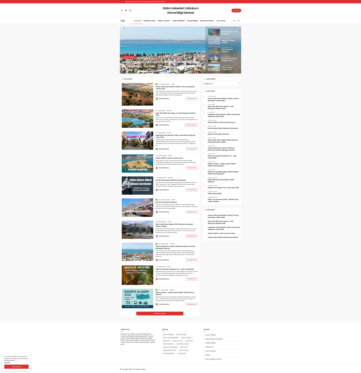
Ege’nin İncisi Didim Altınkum (166, 202)
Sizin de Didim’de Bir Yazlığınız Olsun (228, 59)
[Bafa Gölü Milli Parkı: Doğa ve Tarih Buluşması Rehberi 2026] (137, 118)
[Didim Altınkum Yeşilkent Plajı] (214, 67)
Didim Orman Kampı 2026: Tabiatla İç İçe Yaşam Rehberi (223, 200)
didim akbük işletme (169, 353)
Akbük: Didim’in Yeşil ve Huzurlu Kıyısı (169, 158)
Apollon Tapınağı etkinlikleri (170, 337)
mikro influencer (183, 350)
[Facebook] (121, 10)
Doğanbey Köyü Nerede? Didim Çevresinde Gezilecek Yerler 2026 (224, 115)
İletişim (208, 355)
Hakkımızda (209, 347)
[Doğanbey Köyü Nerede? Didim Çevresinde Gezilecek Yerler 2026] (137, 141)
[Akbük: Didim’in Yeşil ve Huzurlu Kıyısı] (137, 163)
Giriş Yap (237, 10)
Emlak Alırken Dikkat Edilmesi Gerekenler (171, 180)
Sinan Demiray (164, 98)
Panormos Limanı (178, 341)
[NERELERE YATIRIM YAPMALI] (214, 40)
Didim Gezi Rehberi (168, 334)
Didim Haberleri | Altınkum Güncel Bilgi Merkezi (180, 10)
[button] (122, 28)
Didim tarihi (166, 341)
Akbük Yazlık (183, 347)
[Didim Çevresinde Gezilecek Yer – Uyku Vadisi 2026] (137, 275)
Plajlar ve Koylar (164, 21)
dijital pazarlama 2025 (169, 350)
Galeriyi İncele (191, 125)
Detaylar (7, 363)
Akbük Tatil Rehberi (168, 344)
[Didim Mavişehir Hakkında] (214, 49)
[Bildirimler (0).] (238, 21)
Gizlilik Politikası (211, 343)
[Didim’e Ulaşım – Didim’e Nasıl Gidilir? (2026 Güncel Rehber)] (137, 298)
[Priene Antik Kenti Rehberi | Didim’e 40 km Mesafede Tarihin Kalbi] (137, 94)
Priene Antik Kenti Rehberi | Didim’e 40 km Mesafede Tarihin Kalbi (175, 88)
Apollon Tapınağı (186, 337)
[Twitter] (126, 10)
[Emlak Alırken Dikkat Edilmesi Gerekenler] (137, 185)
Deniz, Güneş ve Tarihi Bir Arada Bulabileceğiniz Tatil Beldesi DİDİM (229, 35)
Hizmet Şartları (211, 351)
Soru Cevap (221, 21)
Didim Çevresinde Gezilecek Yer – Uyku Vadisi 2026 (175, 269)
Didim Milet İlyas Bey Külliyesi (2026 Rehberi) (221, 181)
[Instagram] (130, 10)
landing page (182, 353)
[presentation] (121, 49)
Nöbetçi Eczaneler (207, 21)
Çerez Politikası (211, 335)
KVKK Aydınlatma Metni (214, 359)
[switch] (122, 21)
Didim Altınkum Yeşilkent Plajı (227, 68)
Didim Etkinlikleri (179, 21)
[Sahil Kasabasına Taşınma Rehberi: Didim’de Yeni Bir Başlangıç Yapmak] (180, 50)
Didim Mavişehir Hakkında (227, 51)
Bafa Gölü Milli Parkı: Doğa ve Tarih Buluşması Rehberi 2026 (176, 114)
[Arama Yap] (234, 21)
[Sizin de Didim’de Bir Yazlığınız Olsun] (214, 58)
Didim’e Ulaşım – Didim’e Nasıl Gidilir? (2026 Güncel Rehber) (175, 293)
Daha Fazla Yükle (159, 313)
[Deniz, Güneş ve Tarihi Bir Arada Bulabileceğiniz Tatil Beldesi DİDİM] (214, 31)
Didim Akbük (189, 341)
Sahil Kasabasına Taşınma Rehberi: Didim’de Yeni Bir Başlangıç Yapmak (175, 247)
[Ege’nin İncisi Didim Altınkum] (137, 207)
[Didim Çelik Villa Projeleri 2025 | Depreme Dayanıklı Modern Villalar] (137, 230)
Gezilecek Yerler (149, 21)
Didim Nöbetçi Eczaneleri (214, 339)
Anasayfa (137, 21)
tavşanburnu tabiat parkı (170, 347)
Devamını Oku (191, 98)
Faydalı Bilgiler (192, 21)
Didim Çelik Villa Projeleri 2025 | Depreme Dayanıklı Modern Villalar (174, 225)
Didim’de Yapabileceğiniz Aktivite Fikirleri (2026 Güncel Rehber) (223, 173)
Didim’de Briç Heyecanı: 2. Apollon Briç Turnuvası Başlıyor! (142, 1)
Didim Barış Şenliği (214, 193)
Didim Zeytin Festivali (183, 344)
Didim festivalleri (181, 334)
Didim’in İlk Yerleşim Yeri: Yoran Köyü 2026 (223, 188)
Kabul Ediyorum (16, 367)
